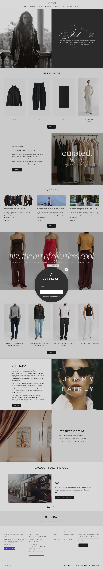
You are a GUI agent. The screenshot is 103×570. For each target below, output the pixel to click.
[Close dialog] (66, 269)
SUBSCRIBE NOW (51, 292)
